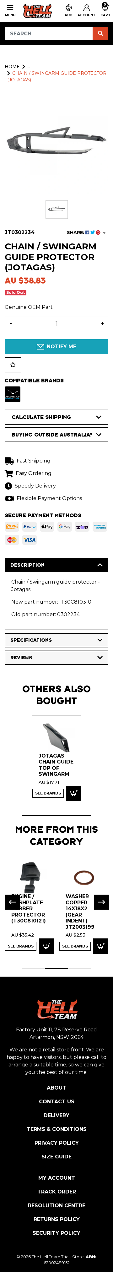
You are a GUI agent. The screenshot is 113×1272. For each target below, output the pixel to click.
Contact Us (56, 1102)
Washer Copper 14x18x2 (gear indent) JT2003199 (80, 911)
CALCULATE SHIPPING (41, 417)
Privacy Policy (57, 1143)
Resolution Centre (56, 1205)
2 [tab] (56, 968)
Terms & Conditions (57, 1129)
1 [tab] (56, 815)
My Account (56, 1178)
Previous (12, 902)
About (56, 1088)
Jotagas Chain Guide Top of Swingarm (56, 765)
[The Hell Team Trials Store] (36, 11)
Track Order (56, 1192)
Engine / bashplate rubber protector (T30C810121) (28, 908)
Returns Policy (57, 1219)
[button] (68, 11)
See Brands (48, 793)
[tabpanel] (57, 758)
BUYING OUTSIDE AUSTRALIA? (52, 434)
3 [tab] (79, 968)
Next (101, 902)
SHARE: (76, 232)
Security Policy (56, 1233)
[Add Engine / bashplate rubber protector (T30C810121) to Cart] (46, 946)
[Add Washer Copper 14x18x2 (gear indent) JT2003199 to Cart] (100, 946)
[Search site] (100, 33)
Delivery (56, 1115)
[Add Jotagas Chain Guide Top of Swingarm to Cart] (73, 793)
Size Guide (56, 1157)
